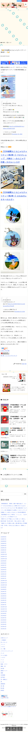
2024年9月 (3, 587)
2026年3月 (3, 547)
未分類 (2, 668)
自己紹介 (3, 677)
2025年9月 (3, 561)
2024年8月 (3, 589)
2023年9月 (3, 613)
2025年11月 (4, 556)
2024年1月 (3, 604)
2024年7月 (3, 591)
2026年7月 (3, 539)
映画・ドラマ (4, 664)
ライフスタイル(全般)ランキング (8, 706)
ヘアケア (3, 657)
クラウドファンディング (7, 651)
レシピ (2, 662)
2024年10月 (4, 585)
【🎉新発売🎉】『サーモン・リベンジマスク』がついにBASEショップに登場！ (18, 444)
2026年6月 (3, 541)
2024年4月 (3, 598)
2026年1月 (3, 552)
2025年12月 (4, 554)
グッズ (9, 42)
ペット (2, 659)
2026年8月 (3, 536)
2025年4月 (3, 571)
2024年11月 (4, 582)
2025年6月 (3, 567)
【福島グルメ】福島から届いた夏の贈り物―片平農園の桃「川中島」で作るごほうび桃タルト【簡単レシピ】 (14, 525)
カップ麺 (3, 648)
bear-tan (24, 363)
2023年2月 (3, 628)
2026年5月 (3, 543)
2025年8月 (3, 563)
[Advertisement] (14, 25)
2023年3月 (3, 626)
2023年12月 (4, 606)
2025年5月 (3, 569)
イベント (3, 644)
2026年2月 (3, 550)
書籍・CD (3, 666)
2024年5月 (3, 596)
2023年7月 (3, 617)
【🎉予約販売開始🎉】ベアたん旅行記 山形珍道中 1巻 (17, 430)
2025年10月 (4, 558)
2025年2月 (3, 576)
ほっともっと (4, 642)
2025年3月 (3, 574)
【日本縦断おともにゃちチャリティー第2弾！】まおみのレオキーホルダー (14, 196)
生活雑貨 (3, 675)
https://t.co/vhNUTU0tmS (14, 304)
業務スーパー (4, 670)
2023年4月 (3, 624)
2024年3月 (3, 600)
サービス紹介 (4, 655)
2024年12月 (4, 580)
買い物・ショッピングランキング (9, 355)
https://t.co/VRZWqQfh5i (15, 126)
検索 (2, 491)
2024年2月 (3, 602)
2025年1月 (3, 578)
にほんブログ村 (5, 350)
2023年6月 (3, 620)
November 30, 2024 (17, 134)
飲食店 (2, 690)
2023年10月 (4, 611)
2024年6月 (3, 593)
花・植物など (4, 679)
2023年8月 (3, 615)
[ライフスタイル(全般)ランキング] (8, 703)
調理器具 (3, 683)
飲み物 (2, 688)
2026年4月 (3, 545)
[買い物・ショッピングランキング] (5, 353)
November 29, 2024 (20, 311)
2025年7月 (3, 565)
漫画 (2, 672)
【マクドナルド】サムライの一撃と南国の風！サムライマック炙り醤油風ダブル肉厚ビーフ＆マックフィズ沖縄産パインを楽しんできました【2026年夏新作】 (14, 510)
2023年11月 (4, 609)
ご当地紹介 (3, 640)
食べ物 (2, 686)
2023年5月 (3, 622)
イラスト (3, 646)
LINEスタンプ (4, 637)
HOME (3, 42)
